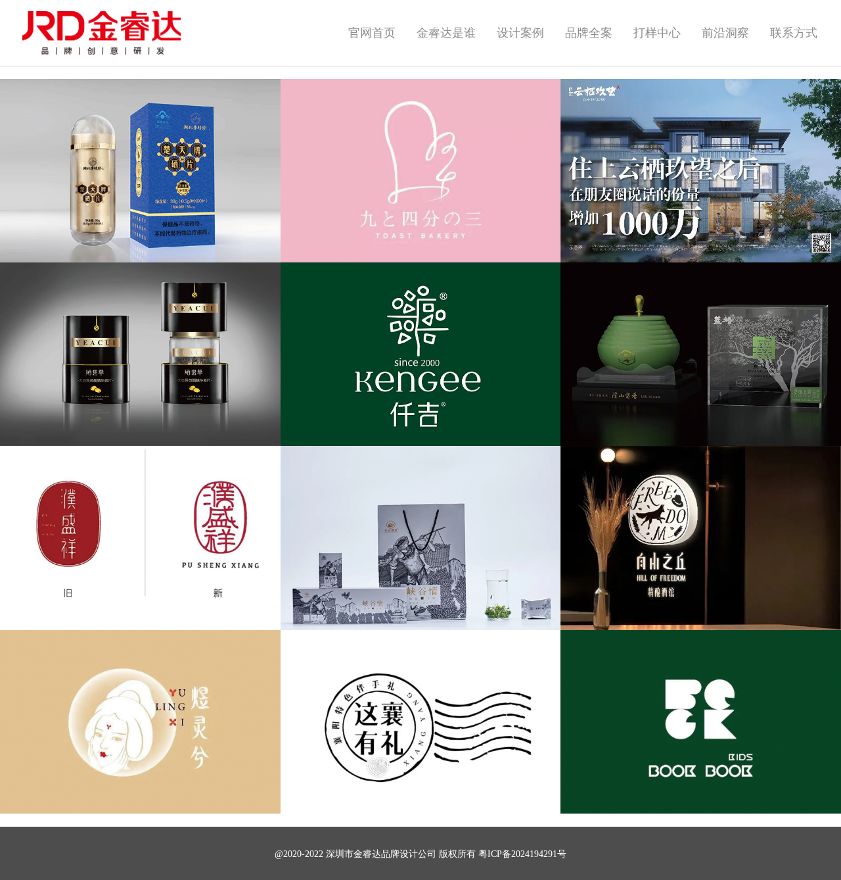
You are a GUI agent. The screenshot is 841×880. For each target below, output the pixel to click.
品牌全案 (588, 32)
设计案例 (520, 32)
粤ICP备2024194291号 (522, 854)
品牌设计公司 (408, 854)
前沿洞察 (725, 32)
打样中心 (657, 32)
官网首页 (372, 32)
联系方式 (793, 32)
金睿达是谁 (446, 32)
